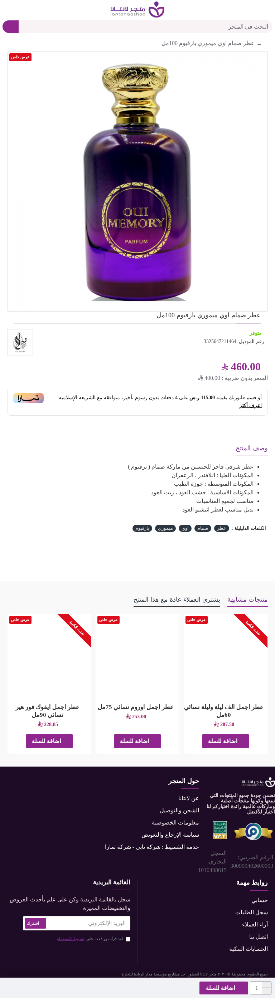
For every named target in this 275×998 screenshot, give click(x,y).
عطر (221, 528)
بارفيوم (142, 528)
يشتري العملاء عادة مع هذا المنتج (177, 599)
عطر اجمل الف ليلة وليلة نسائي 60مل (224, 711)
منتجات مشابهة (247, 599)
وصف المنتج (252, 448)
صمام (202, 528)
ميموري (165, 528)
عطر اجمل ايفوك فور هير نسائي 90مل (47, 711)
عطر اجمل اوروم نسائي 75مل (136, 707)
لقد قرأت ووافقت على (90, 938)
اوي (185, 528)
